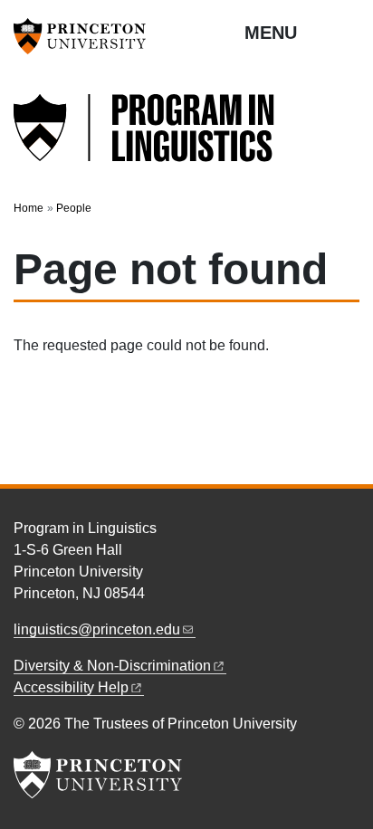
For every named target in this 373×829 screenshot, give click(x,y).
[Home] (145, 138)
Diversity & (112, 665)
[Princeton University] (86, 36)
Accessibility (71, 687)
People (73, 208)
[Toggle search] (348, 31)
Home (28, 208)
